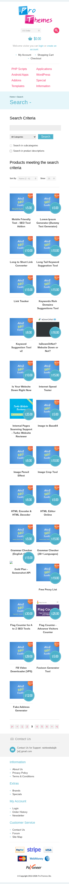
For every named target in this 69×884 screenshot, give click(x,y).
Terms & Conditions (23, 776)
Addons (16, 80)
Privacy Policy (20, 772)
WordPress (43, 74)
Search (20, 97)
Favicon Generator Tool (48, 669)
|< (12, 726)
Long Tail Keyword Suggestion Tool (47, 264)
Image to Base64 (48, 425)
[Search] (56, 30)
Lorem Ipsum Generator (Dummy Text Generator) (47, 223)
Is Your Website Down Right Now (21, 388)
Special (41, 80)
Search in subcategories (25, 145)
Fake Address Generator (21, 708)
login (41, 45)
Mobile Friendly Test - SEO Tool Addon (21, 223)
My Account (24, 54)
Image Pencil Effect (21, 474)
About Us (17, 769)
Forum (16, 833)
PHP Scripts (19, 68)
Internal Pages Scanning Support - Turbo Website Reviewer (21, 431)
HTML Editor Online (47, 513)
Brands (16, 790)
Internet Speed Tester (48, 388)
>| (57, 726)
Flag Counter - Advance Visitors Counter (48, 629)
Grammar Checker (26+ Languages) (48, 552)
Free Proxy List (48, 589)
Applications (44, 68)
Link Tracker (21, 301)
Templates (18, 86)
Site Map (17, 836)
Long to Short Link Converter (21, 264)
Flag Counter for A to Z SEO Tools (21, 627)
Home (12, 97)
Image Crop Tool (48, 472)
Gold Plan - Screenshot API (21, 571)
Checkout (36, 58)
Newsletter (18, 815)
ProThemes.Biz (44, 876)
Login (15, 808)
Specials (17, 794)
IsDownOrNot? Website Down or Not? (48, 347)
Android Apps (20, 74)
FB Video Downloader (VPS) (21, 669)
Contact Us (18, 829)
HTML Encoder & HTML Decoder (21, 513)
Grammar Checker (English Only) (21, 552)
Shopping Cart (46, 54)
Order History (19, 811)
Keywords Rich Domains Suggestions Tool (48, 305)
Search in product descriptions (28, 150)
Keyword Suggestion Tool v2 (21, 347)
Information (43, 86)
